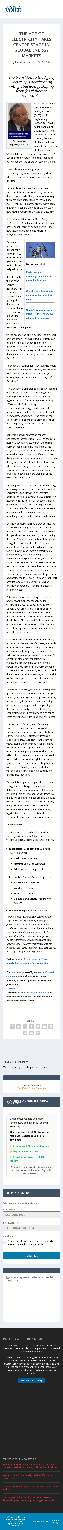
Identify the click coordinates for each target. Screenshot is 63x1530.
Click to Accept (39, 1521)
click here (24, 144)
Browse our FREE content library (31, 1145)
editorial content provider (36, 992)
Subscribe (31, 1255)
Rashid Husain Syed (25, 62)
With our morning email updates (20, 1203)
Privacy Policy (55, 1521)
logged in (22, 1067)
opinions (15, 972)
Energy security (23, 963)
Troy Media (11, 988)
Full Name (9, 1209)
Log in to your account (25, 1151)
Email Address (11, 1222)
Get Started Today (31, 1380)
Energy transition (40, 963)
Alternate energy (32, 959)
